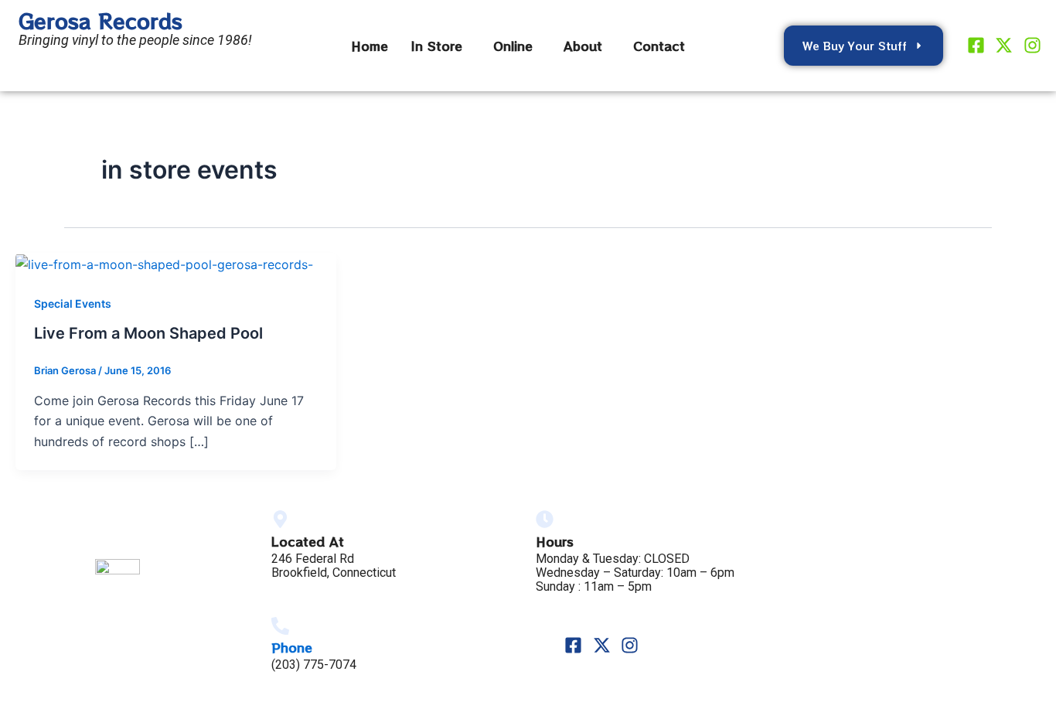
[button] (441, 45)
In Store (436, 45)
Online (513, 45)
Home (369, 45)
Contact (659, 45)
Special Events (72, 303)
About (583, 45)
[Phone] (280, 626)
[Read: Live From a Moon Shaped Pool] (164, 263)
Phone (291, 647)
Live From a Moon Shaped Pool (148, 333)
